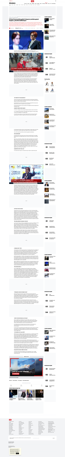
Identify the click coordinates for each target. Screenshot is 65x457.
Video (49, 3)
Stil (50, 3)
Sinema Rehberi (20, 431)
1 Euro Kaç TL (30, 432)
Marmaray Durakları (40, 432)
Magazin (33, 3)
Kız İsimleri (39, 434)
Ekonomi (25, 3)
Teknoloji (43, 3)
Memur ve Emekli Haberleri (12, 430)
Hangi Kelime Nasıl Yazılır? (41, 429)
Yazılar (41, 3)
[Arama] (9, 1)
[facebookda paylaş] (25, 28)
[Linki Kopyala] (34, 28)
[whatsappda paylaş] (29, 28)
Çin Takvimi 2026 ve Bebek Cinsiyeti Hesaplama (51, 423)
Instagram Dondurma (21, 433)
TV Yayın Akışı (20, 432)
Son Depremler (20, 428)
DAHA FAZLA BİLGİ (12, 453)
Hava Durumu (20, 429)
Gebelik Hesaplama (50, 425)
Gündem (12, 3)
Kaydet (54, 438)
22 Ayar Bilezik (30, 430)
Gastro (46, 3)
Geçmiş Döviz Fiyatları (50, 428)
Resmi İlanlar (54, 3)
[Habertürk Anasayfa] (32, 1)
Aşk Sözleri (30, 424)
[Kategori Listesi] (56, 1)
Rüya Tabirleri (39, 424)
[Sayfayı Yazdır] (32, 28)
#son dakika (20, 380)
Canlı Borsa (20, 421)
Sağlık (38, 3)
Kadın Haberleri (10, 428)
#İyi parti (10, 380)
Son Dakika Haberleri (11, 421)
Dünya (28, 3)
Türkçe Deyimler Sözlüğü (51, 422)
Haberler (10, 422)
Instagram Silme (21, 434)
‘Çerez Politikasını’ (17, 451)
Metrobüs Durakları (40, 431)
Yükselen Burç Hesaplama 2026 (51, 426)
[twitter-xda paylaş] (26, 28)
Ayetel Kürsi (30, 422)
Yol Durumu (20, 430)
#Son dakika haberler (26, 380)
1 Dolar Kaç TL (30, 431)
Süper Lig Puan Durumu (31, 434)
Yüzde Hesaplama (50, 427)
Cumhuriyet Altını (30, 429)
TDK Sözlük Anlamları (40, 422)
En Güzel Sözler (40, 430)
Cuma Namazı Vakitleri (21, 423)
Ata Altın (29, 428)
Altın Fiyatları (10, 431)
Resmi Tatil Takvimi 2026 (51, 432)
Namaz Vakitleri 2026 (21, 422)
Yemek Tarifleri (30, 421)
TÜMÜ (45, 80)
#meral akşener (15, 380)
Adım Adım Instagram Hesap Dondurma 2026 (51, 429)
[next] (43, 395)
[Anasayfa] (10, 419)
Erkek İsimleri (39, 433)
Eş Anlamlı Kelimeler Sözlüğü (41, 428)
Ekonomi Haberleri (11, 423)
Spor (30, 3)
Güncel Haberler (11, 424)
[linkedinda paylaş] (28, 28)
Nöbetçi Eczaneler (21, 424)
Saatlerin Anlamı (30, 423)
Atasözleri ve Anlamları (50, 421)
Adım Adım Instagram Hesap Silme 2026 (51, 431)
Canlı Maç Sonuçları (31, 433)
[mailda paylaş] (31, 28)
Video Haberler (40, 421)
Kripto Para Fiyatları (11, 434)
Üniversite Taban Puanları (41, 423)
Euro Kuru (10, 433)
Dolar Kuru (10, 432)
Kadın (36, 3)
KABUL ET (17, 453)
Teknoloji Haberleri (11, 429)
